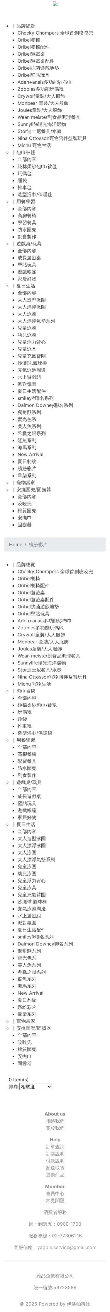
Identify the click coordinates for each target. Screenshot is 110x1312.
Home (15, 544)
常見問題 (55, 1200)
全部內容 (27, 159)
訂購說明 (55, 1154)
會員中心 (55, 1193)
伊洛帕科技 (78, 1304)
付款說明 (55, 1161)
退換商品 (55, 1175)
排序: (14, 1087)
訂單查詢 (55, 1147)
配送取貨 (55, 1168)
